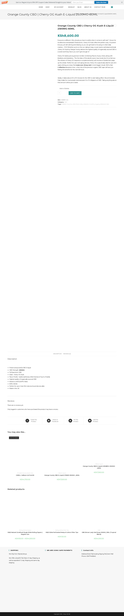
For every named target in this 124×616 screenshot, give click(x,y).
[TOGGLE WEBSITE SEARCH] (116, 7)
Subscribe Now (101, 2)
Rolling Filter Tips (64, 530)
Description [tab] (57, 353)
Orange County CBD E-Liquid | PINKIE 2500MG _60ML (62, 475)
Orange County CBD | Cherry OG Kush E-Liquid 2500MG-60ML (98, 14)
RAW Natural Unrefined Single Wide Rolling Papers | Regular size (25, 533)
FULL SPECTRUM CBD (76, 104)
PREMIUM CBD (104, 104)
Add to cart (75, 93)
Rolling (21, 530)
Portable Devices (21, 473)
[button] (62, 2)
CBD (65, 102)
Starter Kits (30, 473)
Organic (97, 104)
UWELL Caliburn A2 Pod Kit (25, 475)
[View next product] (115, 25)
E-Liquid (63, 473)
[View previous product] (112, 25)
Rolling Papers (27, 530)
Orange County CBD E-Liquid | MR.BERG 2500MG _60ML (99, 467)
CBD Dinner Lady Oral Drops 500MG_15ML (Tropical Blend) (99, 533)
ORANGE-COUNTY (88, 104)
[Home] (73, 14)
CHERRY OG (65, 104)
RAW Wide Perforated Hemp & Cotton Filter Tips (62, 532)
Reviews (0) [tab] (67, 353)
